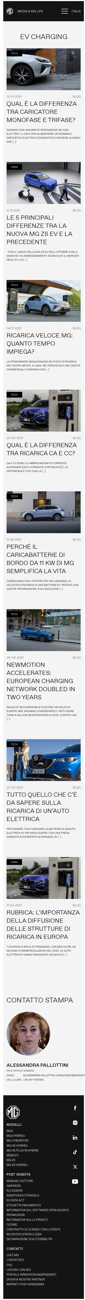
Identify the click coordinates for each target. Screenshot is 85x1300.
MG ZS (11, 1160)
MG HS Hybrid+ (17, 1146)
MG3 (10, 1131)
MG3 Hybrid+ (16, 1136)
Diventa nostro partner (26, 1279)
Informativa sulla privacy (27, 1220)
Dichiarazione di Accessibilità (29, 1239)
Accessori (14, 1190)
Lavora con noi (19, 1270)
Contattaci (15, 1260)
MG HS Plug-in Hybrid (22, 1150)
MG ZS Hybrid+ (17, 1165)
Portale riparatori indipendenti (31, 1275)
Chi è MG (13, 1255)
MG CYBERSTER (17, 1140)
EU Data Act (15, 1200)
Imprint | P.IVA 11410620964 (25, 1284)
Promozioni (16, 1215)
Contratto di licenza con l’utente (33, 1229)
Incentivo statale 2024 (24, 1234)
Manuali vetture (20, 1181)
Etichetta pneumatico (24, 1205)
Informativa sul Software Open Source (38, 1210)
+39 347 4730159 (33, 1079)
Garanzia (14, 1186)
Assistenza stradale (23, 1195)
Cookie (12, 1224)
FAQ (9, 1265)
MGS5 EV (13, 1155)
